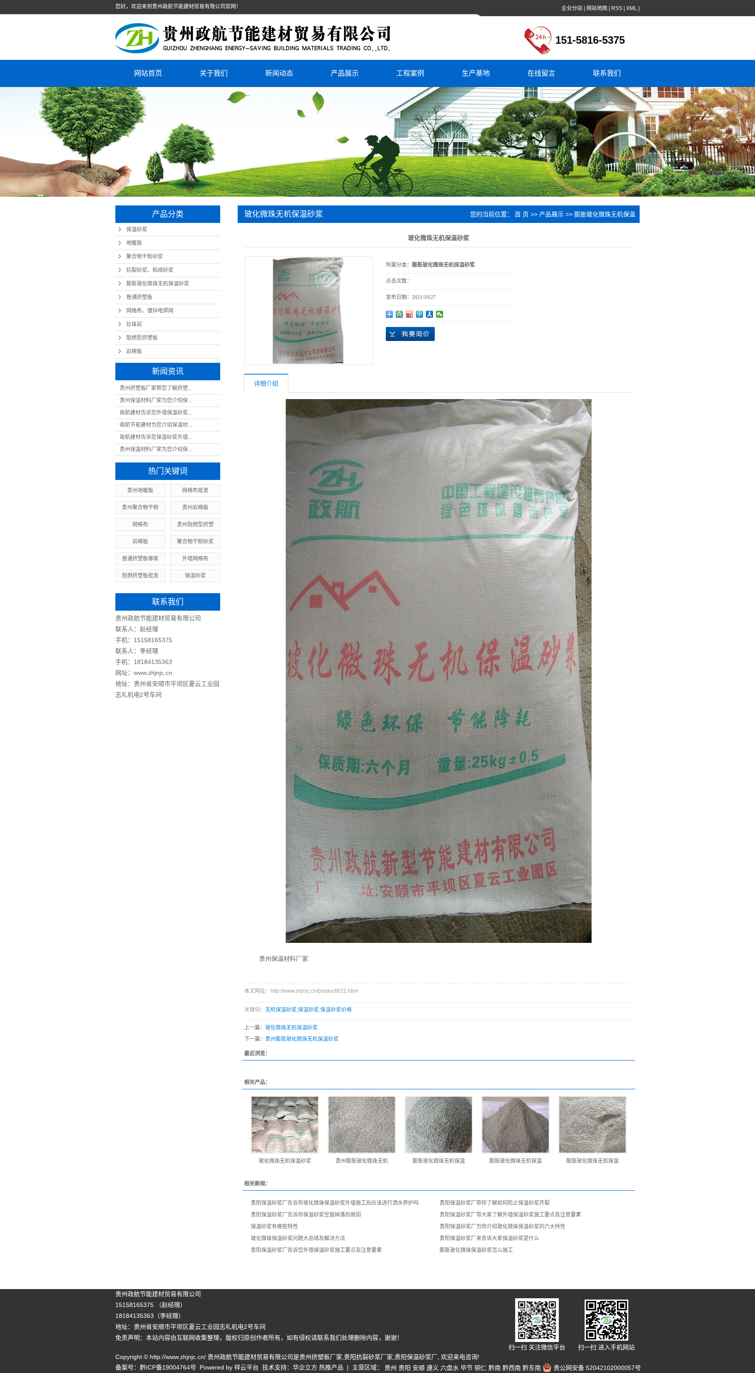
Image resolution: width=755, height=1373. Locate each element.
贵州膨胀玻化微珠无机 (362, 1161)
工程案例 (410, 73)
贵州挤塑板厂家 (320, 1356)
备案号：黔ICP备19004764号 (155, 1367)
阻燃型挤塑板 (142, 338)
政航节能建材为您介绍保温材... (156, 425)
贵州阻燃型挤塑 (195, 524)
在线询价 (410, 334)
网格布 (140, 524)
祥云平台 (246, 1367)
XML (631, 8)
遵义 (432, 1367)
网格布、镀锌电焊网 (149, 311)
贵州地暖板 (140, 490)
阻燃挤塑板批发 (140, 576)
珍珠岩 (134, 324)
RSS (616, 8)
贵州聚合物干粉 (140, 507)
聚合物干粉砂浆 (144, 257)
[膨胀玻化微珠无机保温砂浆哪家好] (439, 1125)
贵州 (390, 1367)
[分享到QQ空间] (399, 314)
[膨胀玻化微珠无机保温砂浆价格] (592, 1125)
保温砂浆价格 (336, 1010)
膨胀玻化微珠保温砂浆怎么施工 (476, 1250)
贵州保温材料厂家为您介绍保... (156, 400)
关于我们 (214, 73)
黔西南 (511, 1367)
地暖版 (134, 243)
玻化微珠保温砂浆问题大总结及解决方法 (298, 1238)
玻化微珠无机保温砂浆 (291, 1028)
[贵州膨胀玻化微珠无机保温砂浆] (362, 1125)
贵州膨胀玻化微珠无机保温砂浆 (302, 1039)
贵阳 (404, 1367)
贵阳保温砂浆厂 (416, 1356)
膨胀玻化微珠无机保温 (438, 1161)
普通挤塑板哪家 (140, 559)
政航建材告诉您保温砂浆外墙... (156, 437)
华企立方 (305, 1367)
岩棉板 (134, 351)
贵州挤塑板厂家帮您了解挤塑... (156, 388)
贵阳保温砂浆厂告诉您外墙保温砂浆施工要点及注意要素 (316, 1250)
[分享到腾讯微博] (419, 314)
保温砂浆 (136, 229)
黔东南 (532, 1367)
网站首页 (148, 73)
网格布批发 (195, 490)
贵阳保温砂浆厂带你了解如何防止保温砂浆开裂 (495, 1203)
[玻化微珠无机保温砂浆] (285, 1125)
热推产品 (331, 1367)
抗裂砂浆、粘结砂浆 (149, 270)
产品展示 (345, 73)
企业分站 (571, 8)
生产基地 (476, 73)
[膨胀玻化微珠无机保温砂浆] (515, 1125)
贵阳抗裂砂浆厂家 (368, 1356)
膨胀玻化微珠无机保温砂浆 (157, 284)
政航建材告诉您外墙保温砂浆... (156, 413)
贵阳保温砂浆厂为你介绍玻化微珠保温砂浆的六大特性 (502, 1227)
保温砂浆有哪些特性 (274, 1227)
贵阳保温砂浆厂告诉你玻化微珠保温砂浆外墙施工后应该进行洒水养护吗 (335, 1203)
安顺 (418, 1367)
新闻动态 (279, 73)
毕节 (467, 1367)
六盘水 (449, 1367)
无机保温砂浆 (281, 1010)
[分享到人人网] (429, 314)
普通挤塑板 (139, 297)
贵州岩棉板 (195, 507)
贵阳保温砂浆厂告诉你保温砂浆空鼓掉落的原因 (306, 1215)
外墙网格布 (195, 559)
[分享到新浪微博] (409, 314)
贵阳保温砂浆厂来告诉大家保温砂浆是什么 (489, 1238)
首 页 (522, 214)
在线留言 (541, 73)
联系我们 (607, 73)
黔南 (494, 1367)
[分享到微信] (439, 314)
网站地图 (596, 8)
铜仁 (480, 1367)
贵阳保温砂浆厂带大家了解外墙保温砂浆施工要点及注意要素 (510, 1215)
